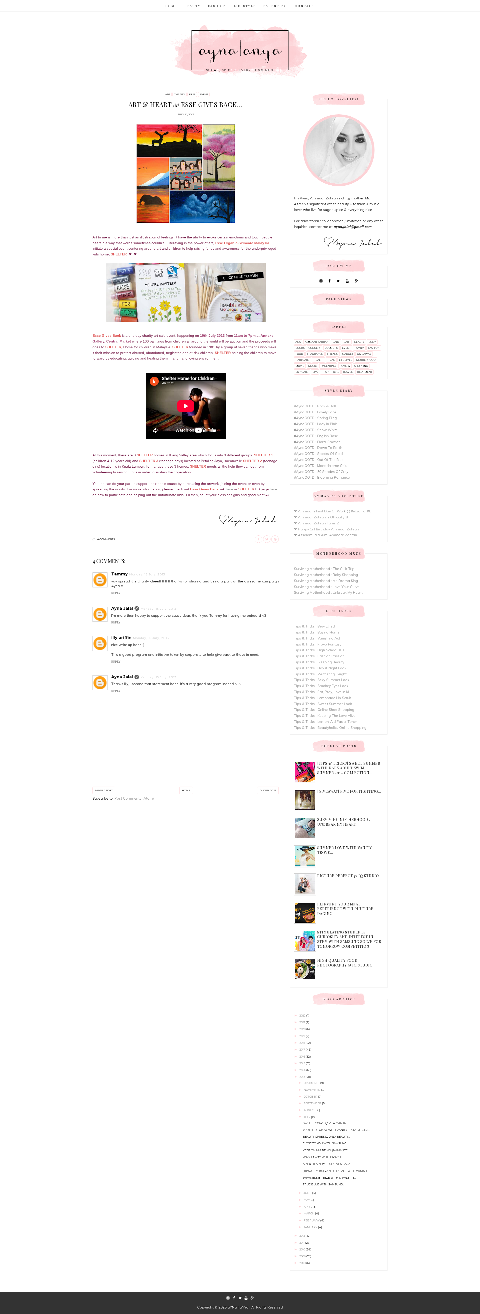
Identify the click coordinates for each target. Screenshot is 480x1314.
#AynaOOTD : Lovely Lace (315, 412)
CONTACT (305, 6)
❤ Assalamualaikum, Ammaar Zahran (325, 535)
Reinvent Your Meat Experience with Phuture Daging (345, 909)
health (319, 360)
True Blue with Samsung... (323, 1184)
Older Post (268, 790)
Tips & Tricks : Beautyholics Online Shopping (330, 727)
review (345, 366)
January (311, 1227)
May (307, 1200)
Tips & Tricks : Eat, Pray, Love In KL (322, 692)
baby (336, 342)
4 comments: (106, 539)
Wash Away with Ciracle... (323, 1157)
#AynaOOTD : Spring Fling (315, 418)
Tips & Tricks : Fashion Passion (319, 656)
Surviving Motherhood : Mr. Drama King (326, 580)
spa (315, 372)
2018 (303, 1043)
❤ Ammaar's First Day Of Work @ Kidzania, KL (332, 511)
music (312, 366)
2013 (303, 1077)
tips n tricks (330, 372)
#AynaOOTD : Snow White (316, 430)
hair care (303, 360)
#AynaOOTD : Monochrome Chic (320, 465)
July (307, 1117)
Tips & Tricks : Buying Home (317, 632)
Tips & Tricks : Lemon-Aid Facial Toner (325, 721)
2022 (303, 1015)
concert (314, 348)
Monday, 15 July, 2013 (147, 574)
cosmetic (331, 348)
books (300, 348)
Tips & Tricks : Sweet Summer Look (323, 704)
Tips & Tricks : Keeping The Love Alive (325, 715)
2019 (303, 1036)
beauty (359, 342)
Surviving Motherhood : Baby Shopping (326, 574)
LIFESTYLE (245, 6)
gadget (347, 354)
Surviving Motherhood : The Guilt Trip (324, 568)
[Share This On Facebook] (258, 539)
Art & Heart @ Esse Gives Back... (327, 1164)
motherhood (366, 360)
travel (348, 372)
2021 (303, 1022)
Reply (115, 593)
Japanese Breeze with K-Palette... (329, 1177)
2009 (303, 1256)
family (359, 348)
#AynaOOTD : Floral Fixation (317, 442)
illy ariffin (121, 637)
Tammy (119, 574)
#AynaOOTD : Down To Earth (318, 447)
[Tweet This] (266, 539)
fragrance (315, 354)
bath (347, 342)
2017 (303, 1049)
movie (300, 366)
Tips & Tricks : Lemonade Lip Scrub (322, 698)
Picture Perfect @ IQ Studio (348, 875)
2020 (303, 1029)
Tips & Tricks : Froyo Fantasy (317, 644)
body (372, 342)
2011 (302, 1242)
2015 (303, 1063)
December (312, 1083)
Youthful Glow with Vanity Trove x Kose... (336, 1130)
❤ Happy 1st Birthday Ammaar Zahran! (327, 529)
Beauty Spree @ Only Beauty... (326, 1136)
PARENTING (275, 6)
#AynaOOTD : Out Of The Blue (319, 459)
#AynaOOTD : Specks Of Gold (318, 453)
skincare (302, 372)
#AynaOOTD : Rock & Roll (315, 406)
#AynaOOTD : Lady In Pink (315, 424)
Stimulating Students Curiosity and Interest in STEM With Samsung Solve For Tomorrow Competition (349, 939)
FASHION (217, 6)
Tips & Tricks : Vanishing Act (317, 638)
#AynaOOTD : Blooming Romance (322, 477)
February (312, 1220)
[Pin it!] (275, 539)
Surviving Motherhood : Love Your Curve (327, 586)
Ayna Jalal (122, 608)
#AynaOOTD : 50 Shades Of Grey (321, 471)
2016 (303, 1056)
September (313, 1103)
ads (298, 342)
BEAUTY (192, 6)
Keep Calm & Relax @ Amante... (326, 1150)
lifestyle (345, 360)
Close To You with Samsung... (325, 1143)
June (308, 1193)
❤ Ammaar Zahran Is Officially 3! (321, 517)
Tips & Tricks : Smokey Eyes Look (321, 686)
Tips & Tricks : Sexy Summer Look (321, 680)
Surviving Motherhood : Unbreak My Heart (328, 592)
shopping (361, 366)
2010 (303, 1249)
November (312, 1090)
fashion (374, 348)
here (229, 489)
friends (332, 354)
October (311, 1096)
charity (179, 94)
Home (171, 6)
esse (192, 94)
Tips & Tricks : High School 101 (319, 650)
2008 (303, 1263)
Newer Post (103, 790)
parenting (328, 366)
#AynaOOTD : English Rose (316, 436)
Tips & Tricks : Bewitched (314, 626)
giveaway (364, 354)
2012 (303, 1235)
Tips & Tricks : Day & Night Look (320, 668)
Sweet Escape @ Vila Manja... (325, 1123)
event (204, 94)
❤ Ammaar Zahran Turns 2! (317, 523)
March (309, 1213)
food (299, 354)
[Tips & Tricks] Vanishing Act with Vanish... (335, 1171)
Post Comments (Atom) (134, 798)
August (310, 1110)
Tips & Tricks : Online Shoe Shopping (324, 709)
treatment (364, 372)
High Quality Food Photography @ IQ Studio (345, 962)
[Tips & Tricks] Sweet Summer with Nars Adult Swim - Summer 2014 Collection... (348, 768)
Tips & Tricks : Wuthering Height (320, 674)
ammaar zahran (316, 342)
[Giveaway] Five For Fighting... (349, 791)
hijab (331, 360)
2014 (303, 1070)
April (308, 1206)
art (167, 94)
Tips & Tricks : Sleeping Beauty (319, 662)
